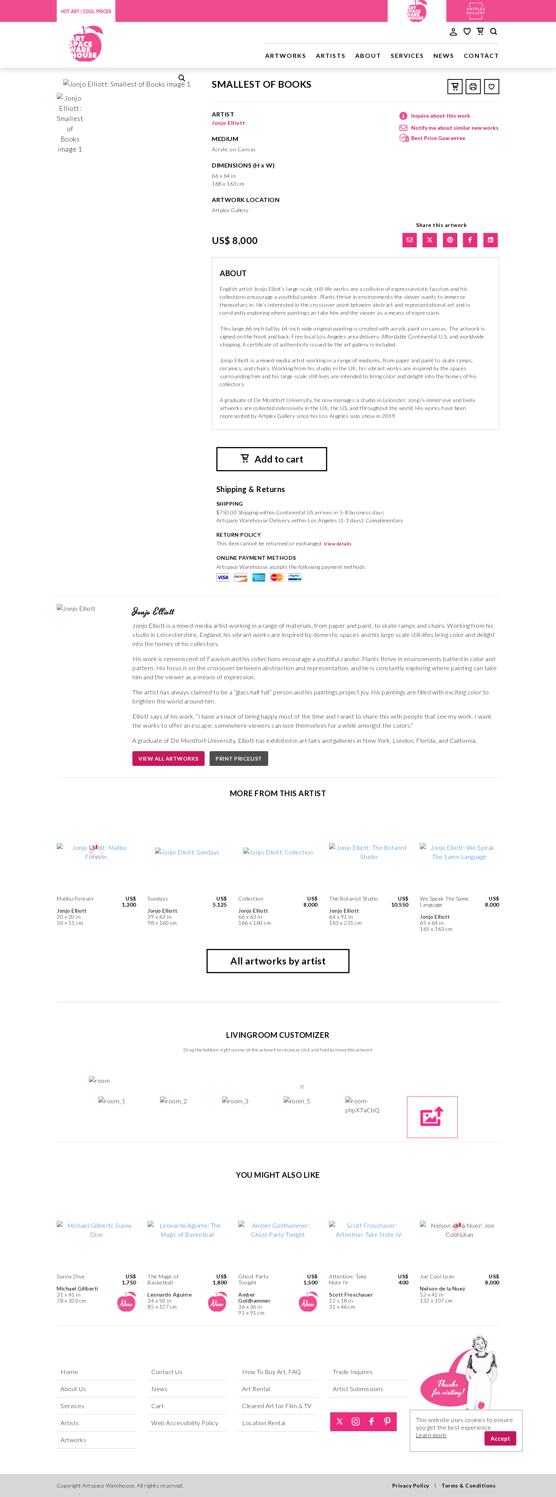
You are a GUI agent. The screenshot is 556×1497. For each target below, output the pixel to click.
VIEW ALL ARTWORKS (168, 758)
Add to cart (278, 458)
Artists (331, 55)
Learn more (431, 1435)
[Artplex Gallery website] (476, 10)
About (368, 55)
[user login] (453, 31)
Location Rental (264, 1422)
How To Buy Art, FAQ (271, 1371)
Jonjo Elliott (228, 123)
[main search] (493, 32)
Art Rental (256, 1388)
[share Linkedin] (490, 240)
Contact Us (166, 1371)
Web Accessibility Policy (184, 1422)
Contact (481, 55)
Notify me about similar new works (455, 127)
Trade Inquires (353, 1371)
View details (337, 544)
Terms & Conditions (468, 1485)
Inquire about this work (440, 115)
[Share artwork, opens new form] (409, 240)
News (443, 55)
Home (69, 1371)
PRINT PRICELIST (239, 758)
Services (407, 55)
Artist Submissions (358, 1388)
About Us (73, 1388)
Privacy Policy (410, 1485)
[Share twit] (429, 240)
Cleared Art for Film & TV (277, 1405)
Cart (157, 1405)
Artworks (285, 55)
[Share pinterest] (450, 240)
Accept (500, 1438)
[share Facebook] (470, 240)
